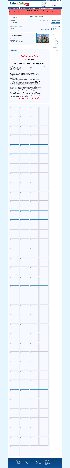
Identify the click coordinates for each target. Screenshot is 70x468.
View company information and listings (16, 41)
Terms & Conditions (38, 463)
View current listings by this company (54, 11)
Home (10, 8)
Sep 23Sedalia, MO (56, 45)
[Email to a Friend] (55, 29)
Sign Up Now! (54, 5)
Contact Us (37, 461)
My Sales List (19, 462)
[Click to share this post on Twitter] (53, 29)
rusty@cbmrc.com (15, 38)
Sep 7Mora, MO (55, 39)
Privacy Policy (47, 460)
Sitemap (27, 462)
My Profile (18, 461)
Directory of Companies (46, 462)
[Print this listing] (55, 23)
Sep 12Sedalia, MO (56, 41)
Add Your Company (32, 8)
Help (27, 463)
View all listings (55, 47)
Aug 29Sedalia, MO (56, 36)
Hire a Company (15, 8)
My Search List (19, 463)
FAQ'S (27, 461)
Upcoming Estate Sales (47, 464)
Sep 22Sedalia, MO (56, 43)
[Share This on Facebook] (51, 29)
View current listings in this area (15, 11)
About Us (37, 462)
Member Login (59, 0)
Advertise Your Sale (24, 8)
